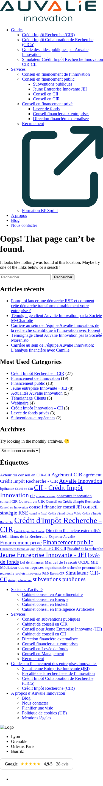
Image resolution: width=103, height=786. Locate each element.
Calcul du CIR (24, 488)
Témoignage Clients (28, 398)
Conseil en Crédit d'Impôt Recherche (73, 502)
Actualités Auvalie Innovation (37, 393)
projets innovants (28, 573)
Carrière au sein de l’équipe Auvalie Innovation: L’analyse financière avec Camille (52, 347)
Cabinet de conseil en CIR (45, 624)
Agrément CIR (66, 474)
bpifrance (7, 489)
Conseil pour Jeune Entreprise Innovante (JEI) (62, 629)
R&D (45, 573)
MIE (94, 562)
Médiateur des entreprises (22, 567)
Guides (17, 29)
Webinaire (20, 403)
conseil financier (45, 507)
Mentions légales (36, 718)
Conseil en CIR (46, 99)
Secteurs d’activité (27, 589)
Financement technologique (17, 548)
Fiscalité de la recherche (85, 549)
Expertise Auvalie (62, 537)
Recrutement (33, 658)
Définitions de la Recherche (24, 536)
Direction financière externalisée (61, 118)
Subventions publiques (52, 84)
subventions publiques (59, 579)
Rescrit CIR (57, 573)
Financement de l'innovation (35, 378)
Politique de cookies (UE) (44, 713)
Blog (15, 220)
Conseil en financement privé (47, 103)
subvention (25, 580)
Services (18, 69)
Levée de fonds (46, 108)
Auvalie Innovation (80, 481)
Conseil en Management (43, 653)
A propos (19, 215)
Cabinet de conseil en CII (44, 634)
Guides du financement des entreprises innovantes (54, 663)
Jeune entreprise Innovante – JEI (39, 388)
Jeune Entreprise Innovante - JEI (43, 554)
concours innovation (74, 496)
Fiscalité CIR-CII (51, 548)
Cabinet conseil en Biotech (45, 604)
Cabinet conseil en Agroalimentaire (52, 594)
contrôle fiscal (38, 513)
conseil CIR (9, 502)
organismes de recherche (63, 568)
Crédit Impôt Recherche (29, 531)
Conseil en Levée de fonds (45, 648)
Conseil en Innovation (14, 507)
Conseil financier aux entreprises (61, 113)
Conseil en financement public (48, 79)
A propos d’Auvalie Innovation (38, 693)
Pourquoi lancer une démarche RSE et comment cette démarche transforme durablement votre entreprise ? (52, 305)
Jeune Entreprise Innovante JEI (60, 89)
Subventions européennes (33, 417)
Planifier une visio (37, 708)
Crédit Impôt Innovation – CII (37, 408)
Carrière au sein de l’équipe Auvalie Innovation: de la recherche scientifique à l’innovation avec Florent (55, 328)
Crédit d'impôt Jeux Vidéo (64, 513)
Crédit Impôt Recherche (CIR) (48, 34)
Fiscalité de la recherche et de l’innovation (58, 673)
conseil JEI (72, 507)
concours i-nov (45, 496)
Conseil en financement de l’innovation (56, 74)
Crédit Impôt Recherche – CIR (37, 373)
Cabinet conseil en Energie (45, 599)
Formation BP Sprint (40, 210)
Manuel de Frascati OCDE (67, 562)
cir (32, 495)
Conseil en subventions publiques (51, 619)
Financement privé (21, 542)
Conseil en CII (45, 94)
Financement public (28, 383)
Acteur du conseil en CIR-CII (25, 475)
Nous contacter (24, 225)
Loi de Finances (32, 562)
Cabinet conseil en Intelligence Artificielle (58, 609)
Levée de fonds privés (30, 413)
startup (12, 580)
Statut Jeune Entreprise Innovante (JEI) (56, 668)
